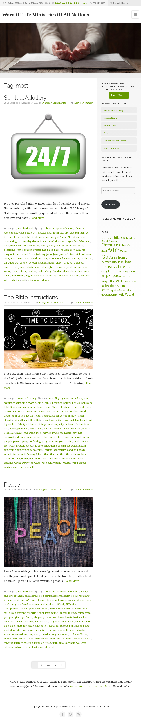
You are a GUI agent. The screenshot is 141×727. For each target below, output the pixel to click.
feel (65, 612)
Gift (38, 420)
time (44, 458)
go (63, 245)
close (73, 600)
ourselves (42, 437)
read (76, 441)
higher (7, 424)
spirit (39, 450)
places (59, 262)
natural (75, 258)
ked (26, 428)
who (25, 647)
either (39, 415)
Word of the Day (27, 398)
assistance (9, 402)
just (61, 254)
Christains (51, 600)
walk (81, 458)
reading (42, 630)
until (54, 642)
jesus (49, 254)
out (16, 262)
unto (61, 642)
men (26, 258)
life (50, 428)
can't (27, 600)
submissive (10, 454)
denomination (40, 241)
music (55, 432)
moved (59, 258)
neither (84, 258)
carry (26, 407)
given (57, 245)
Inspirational (25, 228)
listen (73, 428)
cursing (22, 241)
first (12, 245)
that (52, 454)
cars (32, 407)
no (90, 258)
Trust (48, 642)
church (125, 245)
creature (32, 411)
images (8, 254)
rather (69, 441)
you (47, 280)
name (67, 258)
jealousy (40, 254)
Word (74, 462)
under (7, 275)
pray (24, 441)
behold (76, 402)
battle (34, 595)
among (42, 232)
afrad (56, 591)
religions (19, 267)
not (80, 432)
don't (58, 241)
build (15, 600)
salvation (31, 267)
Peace (12, 484)
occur (51, 625)
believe (67, 595)
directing (78, 411)
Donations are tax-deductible (89, 686)
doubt (44, 608)
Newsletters (110, 125)
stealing (32, 271)
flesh (18, 245)
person (33, 262)
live (79, 428)
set (68, 445)
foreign (79, 612)
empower (61, 415)
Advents (8, 232)
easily (59, 608)
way (24, 462)
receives (8, 267)
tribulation (27, 642)
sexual (74, 445)
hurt (12, 621)
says (40, 445)
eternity (8, 420)
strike (73, 634)
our (34, 437)
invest (12, 428)
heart (89, 420)
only (22, 437)
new (75, 432)
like (71, 254)
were (30, 462)
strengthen (55, 634)
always (84, 591)
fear (59, 612)
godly (58, 420)
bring (86, 595)
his (83, 249)
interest (38, 621)
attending (21, 402)
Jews (55, 254)
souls (36, 634)
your (20, 467)
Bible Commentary (114, 110)
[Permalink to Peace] (48, 532)
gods (80, 245)
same (73, 630)
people (23, 262)
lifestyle (57, 428)
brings (7, 600)
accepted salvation (63, 228)
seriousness (80, 267)
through (77, 638)
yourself (29, 467)
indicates (70, 424)
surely (7, 638)
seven (7, 271)
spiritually (60, 450)
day (29, 241)
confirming (10, 604)
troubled (39, 642)
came (42, 237)
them (66, 271)
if (39, 424)
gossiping (9, 249)
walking (8, 462)
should (80, 630)
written (8, 467)
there (73, 271)
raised (79, 262)
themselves (79, 454)
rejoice (51, 630)
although (32, 232)
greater (37, 249)
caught (55, 237)
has (44, 249)
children (132, 238)
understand (17, 275)
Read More (37, 218)
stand (70, 450)
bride (35, 237)
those (38, 458)
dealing (44, 604)
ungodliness (32, 275)
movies (47, 432)
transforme (54, 458)
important (47, 424)
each (20, 415)
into (6, 428)
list (76, 254)
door (14, 415)
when (7, 280)
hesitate (77, 617)
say (35, 445)
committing (10, 241)
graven (28, 249)
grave (19, 249)
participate (76, 437)
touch (86, 271)
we (82, 275)
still (76, 450)
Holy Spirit (23, 424)
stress (65, 634)
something (10, 450)
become (8, 237)
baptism (79, 232)
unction (66, 458)
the (54, 271)
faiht (41, 612)
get (5, 617)
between (19, 237)
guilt (71, 420)
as (26, 595)
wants (71, 642)
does (37, 608)
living (104, 271)
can (48, 237)
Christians (73, 237)
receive (84, 441)
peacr (86, 625)
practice (17, 630)
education (29, 415)
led (45, 428)
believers (86, 402)
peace (78, 625)
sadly (66, 630)
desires (68, 411)
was (66, 275)
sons (32, 450)
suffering (82, 634)
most (51, 258)
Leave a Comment (83, 102)
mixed (33, 258)
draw (52, 608)
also (23, 232)
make (19, 432)
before (67, 402)
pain (71, 625)
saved (40, 267)
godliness (71, 245)
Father (16, 420)
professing (34, 441)
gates (50, 245)
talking (48, 271)
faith (53, 612)
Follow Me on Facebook (118, 219)
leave (71, 621)
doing (7, 415)
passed (87, 437)
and (49, 232)
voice (74, 458)
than (46, 454)
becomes (57, 402)
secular (62, 445)
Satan (121, 286)
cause (34, 600)
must (19, 625)
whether (15, 280)
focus (71, 612)
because (46, 402)
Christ (63, 237)
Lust (12, 432)
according (54, 398)
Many (7, 258)
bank (38, 402)
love (88, 254)
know (64, 621)
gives (18, 617)
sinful (82, 445)
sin (128, 285)
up (55, 275)
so (87, 630)
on (5, 262)
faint (47, 612)
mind (87, 621)
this (31, 458)
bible (28, 237)
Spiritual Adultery (25, 97)
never (39, 625)
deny (52, 604)
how (6, 621)
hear (82, 420)
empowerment (76, 415)
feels (6, 245)
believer (77, 595)
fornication (33, 245)
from (43, 245)
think (52, 638)
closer (80, 600)
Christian (113, 240)
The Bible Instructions (31, 297)
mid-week (29, 432)
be (87, 232)
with (23, 280)
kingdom (54, 621)
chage (39, 407)
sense (59, 267)
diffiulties (71, 604)
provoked (69, 262)
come (83, 237)
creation (21, 411)
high (72, 249)
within (57, 462)
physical (42, 262)
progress (59, 441)
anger (56, 232)
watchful (74, 275)
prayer (33, 630)
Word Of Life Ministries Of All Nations (45, 14)
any (62, 232)
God (51, 420)
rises (59, 630)
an (71, 398)
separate (68, 267)
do (85, 411)
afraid (63, 591)
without (66, 462)
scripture (50, 267)
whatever (9, 647)
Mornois (42, 258)
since (14, 271)
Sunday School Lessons (115, 140)
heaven (65, 249)
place (51, 262)
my (61, 432)
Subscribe (110, 204)
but (22, 600)
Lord (82, 254)
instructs (28, 621)
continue (34, 604)
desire (59, 411)
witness (31, 280)
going (41, 617)
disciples (29, 608)
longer (85, 428)
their (59, 271)
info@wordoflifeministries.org (71, 3)
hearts (68, 617)
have (56, 249)
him (78, 249)
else (84, 608)
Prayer (107, 133)
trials (17, 642)
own (66, 437)
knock (32, 428)
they (79, 271)
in (14, 254)
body (125, 237)
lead (39, 428)
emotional (49, 415)
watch (17, 462)
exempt (21, 612)
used (60, 275)
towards (8, 642)
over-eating (56, 437)
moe (6, 625)
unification (46, 275)
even (13, 612)
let (76, 621)
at (29, 595)
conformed (85, 407)
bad (72, 232)
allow (17, 232)
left (66, 254)
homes (33, 424)
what (87, 275)
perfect (8, 630)
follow (31, 420)
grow (65, 420)
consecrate (10, 411)
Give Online (119, 95)
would (82, 462)
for (24, 245)
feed (87, 241)
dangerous (44, 411)
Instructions (82, 424)
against (65, 398)
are (66, 232)
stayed (44, 634)
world (40, 280)
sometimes (23, 450)
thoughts (67, 638)
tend (14, 638)
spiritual (48, 450)
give (10, 617)
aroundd (19, 595)
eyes (70, 241)
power (127, 276)
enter (6, 612)
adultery (79, 228)
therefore (9, 458)
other (11, 262)
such (40, 271)
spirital (22, 271)
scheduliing (50, 445)
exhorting (32, 612)
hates (50, 249)
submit (22, 454)
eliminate (76, 608)
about (48, 228)
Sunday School (35, 454)
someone (9, 634)
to (90, 638)
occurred (9, 437)
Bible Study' (10, 407)
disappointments (13, 608)
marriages (17, 258)
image (19, 621)
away (31, 402)
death (104, 251)
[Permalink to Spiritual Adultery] (48, 154)
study (82, 450)
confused (23, 604)
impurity (59, 424)
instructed (22, 254)
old (17, 437)
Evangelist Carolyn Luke (54, 102)
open (29, 437)
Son (30, 634)
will (50, 462)
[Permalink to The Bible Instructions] (48, 339)
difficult (60, 604)
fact (76, 241)
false (81, 241)
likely (66, 428)
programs (47, 441)
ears (64, 241)
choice (47, 407)
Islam (32, 254)
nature (67, 432)
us (66, 642)
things (24, 458)
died (51, 241)
